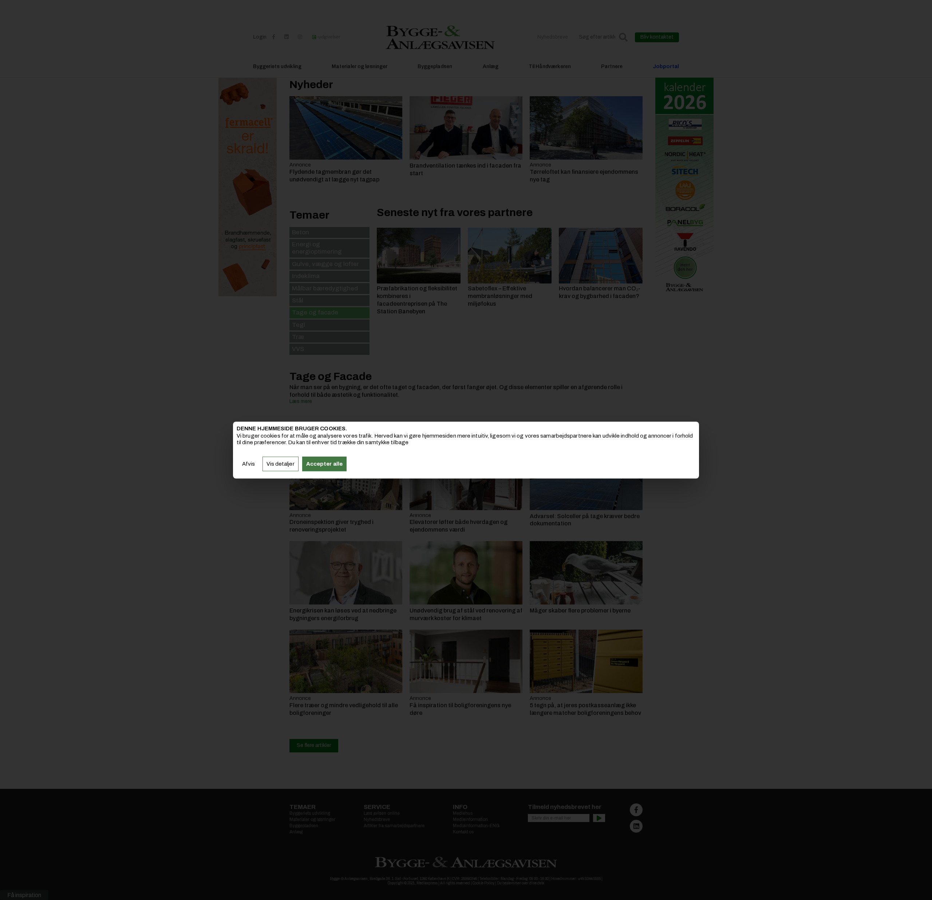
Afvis (248, 464)
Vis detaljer (280, 464)
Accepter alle (324, 464)
